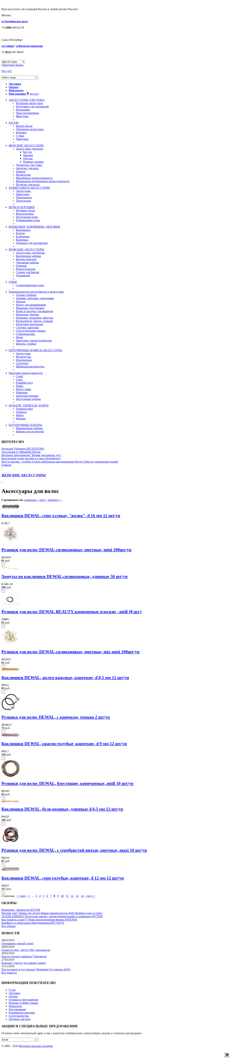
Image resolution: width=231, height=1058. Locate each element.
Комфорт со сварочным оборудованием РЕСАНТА (32, 922)
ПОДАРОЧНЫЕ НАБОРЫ (25, 425)
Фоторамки (23, 109)
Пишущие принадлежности (26, 373)
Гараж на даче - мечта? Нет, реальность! (25, 949)
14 (82, 895)
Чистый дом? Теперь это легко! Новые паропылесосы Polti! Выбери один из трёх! (51, 913)
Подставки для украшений (32, 106)
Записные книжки (27, 395)
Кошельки (22, 239)
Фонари (21, 418)
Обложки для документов (32, 243)
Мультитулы (23, 356)
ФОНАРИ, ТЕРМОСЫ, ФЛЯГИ (29, 405)
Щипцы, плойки (26, 343)
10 (62, 895)
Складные (22, 363)
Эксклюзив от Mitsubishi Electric (21, 451)
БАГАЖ (13, 122)
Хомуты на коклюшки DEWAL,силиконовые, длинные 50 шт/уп (64, 576)
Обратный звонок (12, 64)
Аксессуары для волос (29, 148)
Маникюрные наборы (29, 428)
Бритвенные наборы (28, 256)
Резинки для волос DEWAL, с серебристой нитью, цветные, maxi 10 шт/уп (74, 850)
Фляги (20, 415)
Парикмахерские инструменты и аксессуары (36, 291)
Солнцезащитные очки (30, 285)
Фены (19, 337)
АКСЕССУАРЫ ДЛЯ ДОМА (27, 99)
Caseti (19, 376)
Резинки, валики (33, 161)
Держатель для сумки (29, 164)
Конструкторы (25, 213)
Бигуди (27, 151)
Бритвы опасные (26, 259)
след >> (90, 895)
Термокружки (24, 408)
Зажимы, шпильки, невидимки (35, 298)
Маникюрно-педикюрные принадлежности (42, 181)
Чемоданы (22, 138)
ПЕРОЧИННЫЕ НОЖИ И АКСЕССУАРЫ (35, 350)
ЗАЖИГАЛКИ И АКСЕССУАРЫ (29, 187)
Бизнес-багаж (24, 125)
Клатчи (20, 233)
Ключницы (23, 236)
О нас (12, 989)
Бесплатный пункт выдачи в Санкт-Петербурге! (31, 458)
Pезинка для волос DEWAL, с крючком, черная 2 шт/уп (55, 717)
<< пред (21, 895)
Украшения (23, 275)
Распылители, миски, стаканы (34, 321)
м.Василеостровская (29, 45)
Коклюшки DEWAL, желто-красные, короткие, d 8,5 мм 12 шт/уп (65, 677)
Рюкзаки (21, 132)
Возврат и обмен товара (23, 1002)
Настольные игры (27, 216)
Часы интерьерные (27, 112)
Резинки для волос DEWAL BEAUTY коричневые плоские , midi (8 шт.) (71, 611)
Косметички (23, 174)
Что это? (6, 71)
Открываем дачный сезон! (17, 943)
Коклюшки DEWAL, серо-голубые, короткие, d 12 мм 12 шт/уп (62, 878)
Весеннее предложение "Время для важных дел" (31, 455)
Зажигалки (22, 194)
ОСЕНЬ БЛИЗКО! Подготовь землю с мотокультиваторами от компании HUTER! (52, 916)
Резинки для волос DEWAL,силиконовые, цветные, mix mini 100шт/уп (70, 651)
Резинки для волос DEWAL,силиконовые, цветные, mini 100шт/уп (66, 549)
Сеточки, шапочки (27, 327)
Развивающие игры (28, 220)
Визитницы (23, 229)
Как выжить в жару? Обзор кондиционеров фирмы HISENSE (39, 919)
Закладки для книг (27, 168)
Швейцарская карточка (30, 366)
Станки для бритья (27, 272)
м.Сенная (7, 45)
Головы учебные (26, 295)
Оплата (13, 996)
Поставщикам (17, 1009)
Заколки (28, 155)
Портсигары (23, 200)
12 (72, 895)
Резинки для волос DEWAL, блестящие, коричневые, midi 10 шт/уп (67, 783)
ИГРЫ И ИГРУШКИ (22, 207)
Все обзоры (8, 926)
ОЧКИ (13, 282)
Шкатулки (22, 116)
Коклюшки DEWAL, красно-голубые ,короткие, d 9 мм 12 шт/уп (64, 743)
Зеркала (20, 171)
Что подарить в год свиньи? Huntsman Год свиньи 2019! (35, 969)
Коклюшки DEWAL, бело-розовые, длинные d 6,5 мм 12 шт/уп (62, 809)
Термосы (21, 412)
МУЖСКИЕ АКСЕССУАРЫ (26, 249)
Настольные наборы (28, 399)
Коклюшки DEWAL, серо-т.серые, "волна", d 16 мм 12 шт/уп (60, 515)
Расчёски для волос (28, 184)
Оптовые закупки (19, 1019)
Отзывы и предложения (23, 999)
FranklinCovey (24, 382)
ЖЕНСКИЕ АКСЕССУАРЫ (26, 145)
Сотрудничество (19, 1015)
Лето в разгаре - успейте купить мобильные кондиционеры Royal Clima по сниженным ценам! (59, 461)
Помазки (21, 265)
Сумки (20, 135)
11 (67, 895)
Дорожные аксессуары (30, 129)
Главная (6, 464)
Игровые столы (25, 210)
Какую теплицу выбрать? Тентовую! (24, 956)
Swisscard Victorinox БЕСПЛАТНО (22, 448)
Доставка (14, 993)
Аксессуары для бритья (30, 252)
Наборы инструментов (30, 431)
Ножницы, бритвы (27, 314)
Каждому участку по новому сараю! (23, 962)
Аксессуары (23, 190)
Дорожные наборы (27, 262)
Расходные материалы (29, 324)
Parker (19, 386)
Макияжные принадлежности (34, 177)
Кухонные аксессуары (29, 103)
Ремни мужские (25, 269)
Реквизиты (15, 1006)
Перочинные (24, 360)
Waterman (21, 392)
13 (77, 895)
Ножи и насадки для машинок (34, 311)
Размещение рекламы (22, 1012)
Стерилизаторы (25, 334)
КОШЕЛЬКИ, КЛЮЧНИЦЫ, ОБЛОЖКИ (34, 226)
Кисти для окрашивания (31, 304)
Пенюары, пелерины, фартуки (34, 317)
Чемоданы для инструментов (34, 340)
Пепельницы (24, 197)
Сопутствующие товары (31, 330)
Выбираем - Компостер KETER (20, 909)
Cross (19, 379)
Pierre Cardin (23, 389)
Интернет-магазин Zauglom (36, 1046)
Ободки (28, 158)
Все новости (9, 972)
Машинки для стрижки (30, 308)
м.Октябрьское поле (14, 21)
